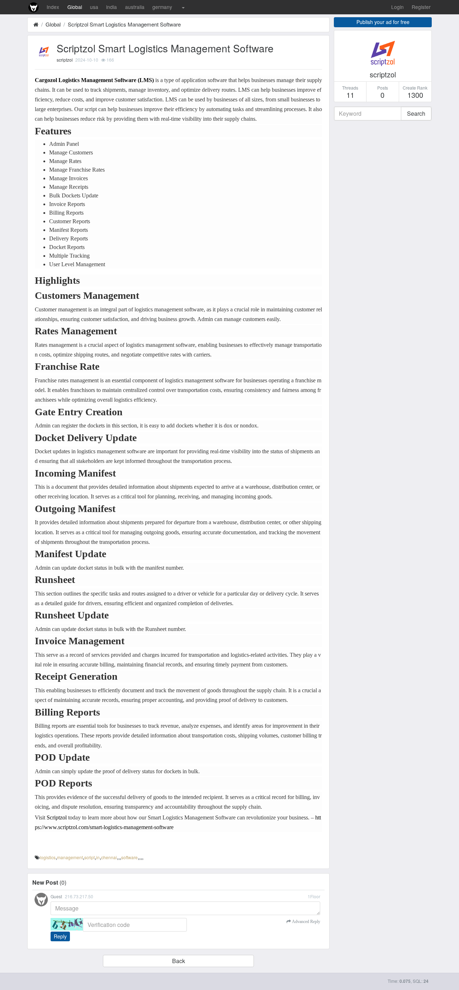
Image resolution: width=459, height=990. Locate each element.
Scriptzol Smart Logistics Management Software (124, 24)
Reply (60, 936)
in (98, 857)
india (111, 6)
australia (135, 6)
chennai (109, 857)
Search (416, 113)
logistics (48, 857)
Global (74, 6)
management (70, 857)
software (129, 857)
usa (94, 6)
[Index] (35, 24)
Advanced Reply (305, 921)
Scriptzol (57, 817)
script (89, 857)
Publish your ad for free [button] (383, 21)
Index (53, 6)
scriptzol (65, 60)
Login (397, 6)
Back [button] (178, 961)
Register (421, 6)
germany (162, 6)
